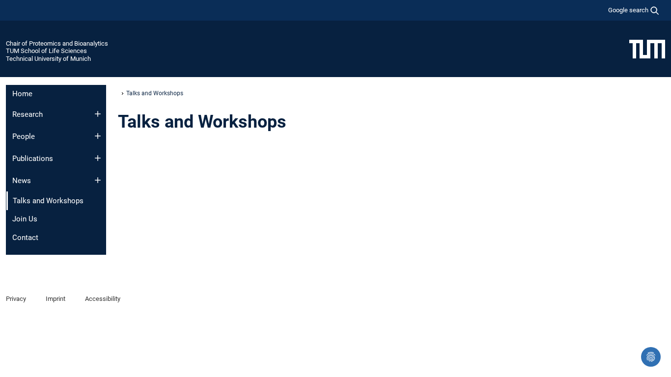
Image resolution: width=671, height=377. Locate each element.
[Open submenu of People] (98, 136)
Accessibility (102, 298)
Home (22, 93)
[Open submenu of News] (98, 180)
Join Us (24, 219)
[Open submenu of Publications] (98, 158)
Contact (25, 237)
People (23, 136)
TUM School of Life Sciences (46, 50)
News (21, 180)
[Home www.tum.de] (647, 48)
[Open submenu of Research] (98, 114)
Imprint (55, 298)
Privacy (16, 298)
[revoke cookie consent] (651, 357)
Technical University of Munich (48, 58)
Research (27, 114)
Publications (32, 158)
